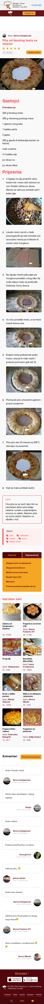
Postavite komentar (31, 757)
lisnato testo (15, 541)
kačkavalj (24, 535)
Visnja (28, 807)
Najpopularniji (32, 555)
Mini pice (10, 581)
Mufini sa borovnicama (17, 572)
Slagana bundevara (15, 568)
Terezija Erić (25, 854)
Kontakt (20, 988)
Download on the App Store (14, 979)
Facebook (7, 994)
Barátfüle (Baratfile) (32, 654)
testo (24, 538)
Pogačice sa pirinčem (32, 724)
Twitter (15, 994)
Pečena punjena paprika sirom (21, 586)
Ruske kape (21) (13, 577)
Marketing (12, 988)
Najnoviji (12, 555)
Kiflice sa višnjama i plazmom (32, 689)
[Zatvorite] (2, 5)
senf (11, 535)
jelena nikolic (19, 878)
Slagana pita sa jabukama (18, 563)
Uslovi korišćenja (35, 986)
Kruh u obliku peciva (11, 689)
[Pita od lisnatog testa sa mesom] (24, 211)
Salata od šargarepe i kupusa (11, 619)
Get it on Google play (30, 979)
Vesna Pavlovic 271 (22, 929)
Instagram (30, 994)
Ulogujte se (29, 13)
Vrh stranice (21, 973)
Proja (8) (11, 654)
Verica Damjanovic (22, 35)
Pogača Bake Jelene (11, 724)
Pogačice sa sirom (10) (32, 619)
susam (12, 538)
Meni (22, 1001)
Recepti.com (4, 987)
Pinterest (39, 994)
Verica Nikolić (24, 956)
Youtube (22, 994)
